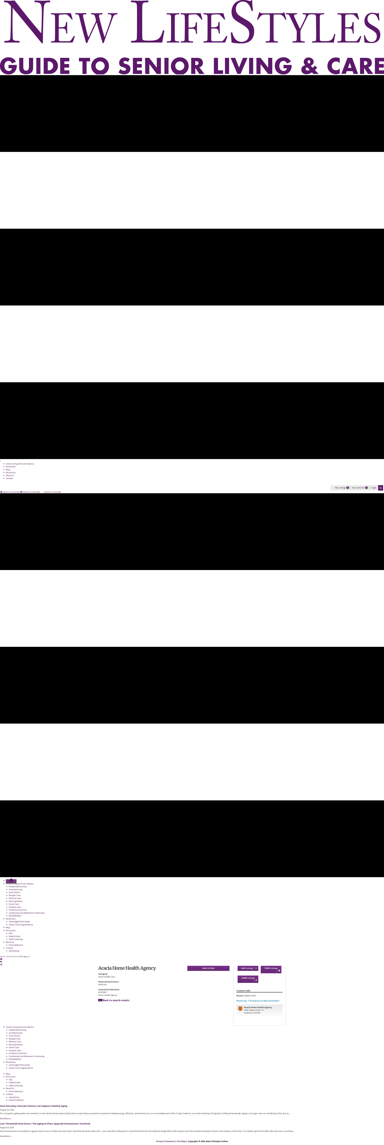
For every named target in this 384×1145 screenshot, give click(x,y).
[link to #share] (1, 964)
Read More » (5, 1118)
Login (373, 487)
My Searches (358, 487)
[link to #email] (1, 961)
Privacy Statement (165, 1141)
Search (380, 488)
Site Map (181, 1141)
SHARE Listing (248, 978)
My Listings (340, 487)
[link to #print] (1, 959)
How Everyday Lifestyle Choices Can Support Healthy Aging (33, 1105)
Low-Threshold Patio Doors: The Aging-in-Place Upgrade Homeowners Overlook (45, 1123)
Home (2, 956)
